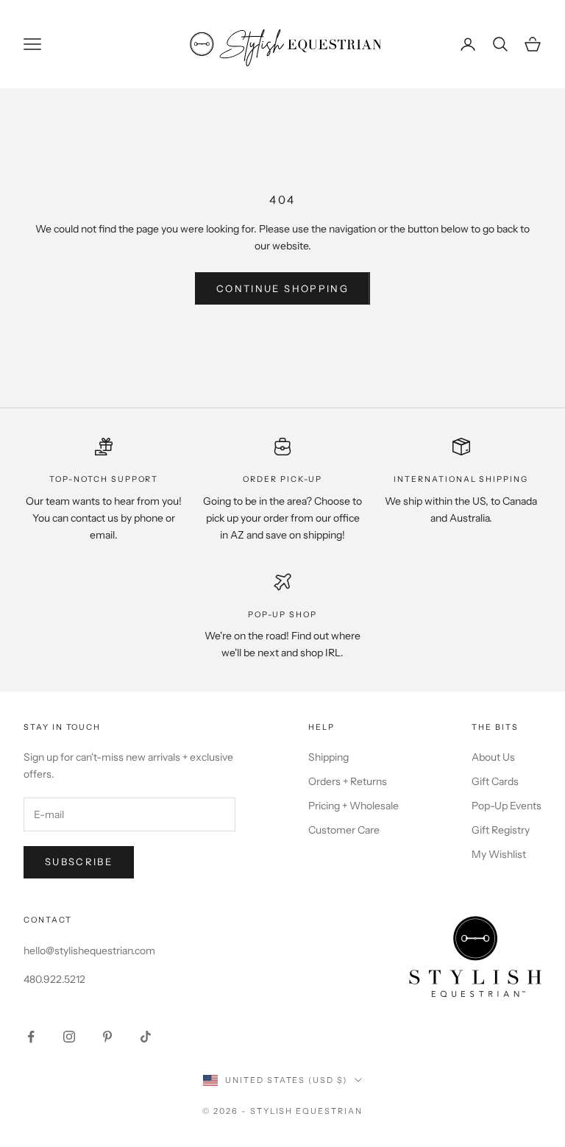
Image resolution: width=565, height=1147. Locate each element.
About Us (493, 757)
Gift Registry (501, 830)
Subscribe (79, 861)
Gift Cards (495, 781)
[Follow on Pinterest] (107, 1036)
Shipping (328, 757)
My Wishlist (499, 854)
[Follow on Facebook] (31, 1036)
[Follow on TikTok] (145, 1036)
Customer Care (344, 830)
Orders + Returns (347, 781)
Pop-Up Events (506, 805)
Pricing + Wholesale (353, 805)
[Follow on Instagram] (69, 1036)
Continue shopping (282, 288)
